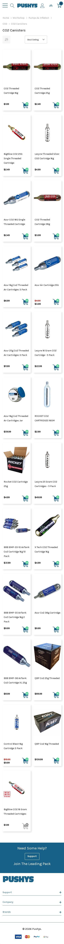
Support (32, 856)
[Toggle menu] (5, 5)
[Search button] (12, 5)
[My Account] (42, 5)
